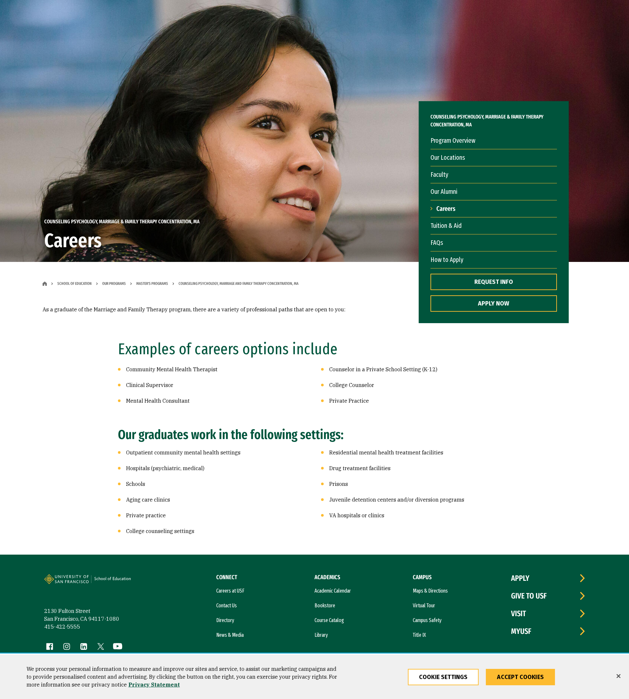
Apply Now (493, 303)
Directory (225, 620)
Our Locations (447, 157)
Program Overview (452, 140)
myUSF (521, 631)
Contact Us (226, 605)
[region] (314, 676)
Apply (520, 578)
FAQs (436, 243)
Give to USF (529, 596)
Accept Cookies (520, 677)
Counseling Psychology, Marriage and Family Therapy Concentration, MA (238, 283)
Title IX (419, 635)
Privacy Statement (154, 684)
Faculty (439, 174)
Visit (518, 613)
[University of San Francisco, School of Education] (115, 582)
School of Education (74, 283)
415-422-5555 (62, 626)
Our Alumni (443, 191)
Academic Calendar (332, 591)
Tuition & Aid (446, 226)
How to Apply (446, 260)
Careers (445, 208)
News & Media (230, 635)
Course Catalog (329, 620)
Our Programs (114, 283)
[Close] (618, 676)
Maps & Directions (430, 591)
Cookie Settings (443, 677)
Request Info (493, 281)
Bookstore (324, 605)
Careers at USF (230, 591)
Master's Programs (152, 283)
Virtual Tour (424, 605)
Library (321, 635)
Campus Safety (427, 620)
